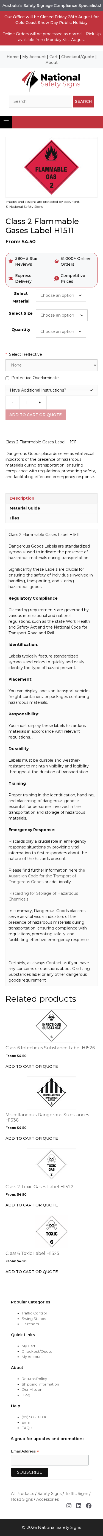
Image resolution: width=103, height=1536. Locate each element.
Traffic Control (34, 1313)
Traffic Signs (76, 1493)
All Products (22, 1493)
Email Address (25, 1451)
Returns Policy (34, 1378)
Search (83, 101)
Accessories (47, 1499)
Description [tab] (22, 498)
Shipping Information (40, 1384)
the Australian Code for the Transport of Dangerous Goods (47, 876)
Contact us (56, 962)
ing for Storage (37, 893)
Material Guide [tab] (25, 508)
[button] (51, 390)
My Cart (28, 1346)
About (52, 62)
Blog (26, 1395)
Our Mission (32, 1389)
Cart (53, 56)
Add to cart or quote (35, 414)
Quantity (21, 329)
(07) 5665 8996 (34, 1417)
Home (13, 56)
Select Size (21, 313)
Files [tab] (14, 518)
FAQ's (27, 1427)
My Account (34, 56)
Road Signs (22, 1499)
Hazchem (30, 1324)
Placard (16, 893)
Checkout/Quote (77, 56)
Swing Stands (34, 1318)
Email (26, 1422)
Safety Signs (50, 1493)
